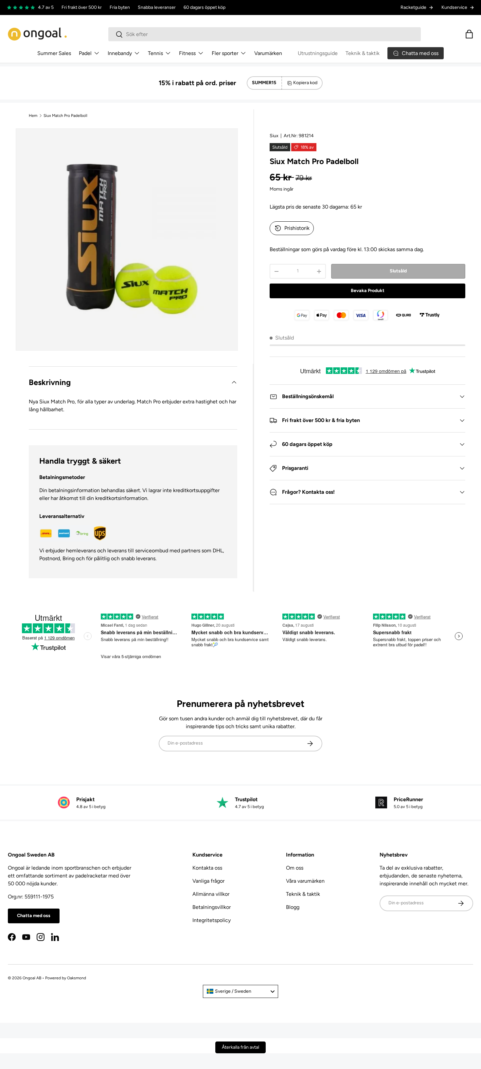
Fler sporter (225, 53)
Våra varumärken (305, 881)
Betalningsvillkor (211, 907)
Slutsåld (398, 271)
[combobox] (264, 34)
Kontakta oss (207, 868)
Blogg (292, 907)
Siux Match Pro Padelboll (65, 115)
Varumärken (268, 53)
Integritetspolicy (211, 920)
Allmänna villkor (210, 894)
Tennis (155, 53)
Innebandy (120, 53)
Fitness (187, 53)
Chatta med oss (33, 915)
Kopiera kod (305, 82)
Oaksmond (76, 978)
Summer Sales (54, 53)
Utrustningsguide (318, 53)
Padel (85, 53)
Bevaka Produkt (367, 290)
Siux (274, 135)
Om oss (294, 868)
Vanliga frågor (208, 881)
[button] (469, 34)
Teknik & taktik (363, 53)
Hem (33, 115)
